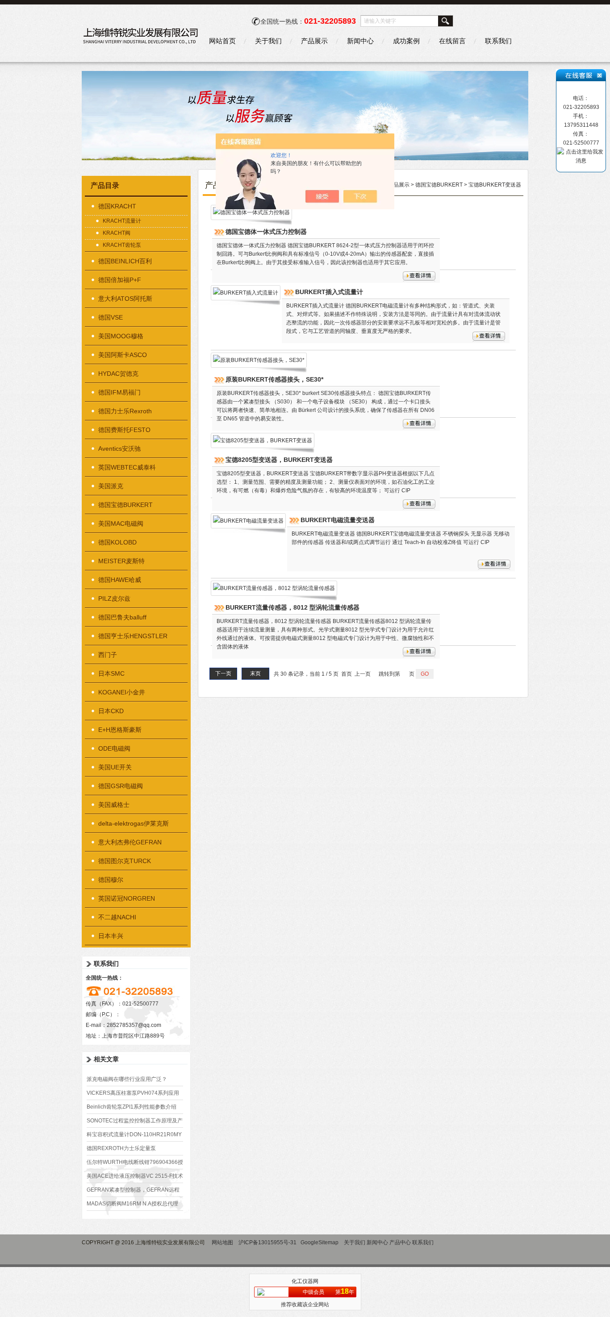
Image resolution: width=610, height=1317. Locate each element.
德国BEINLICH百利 (125, 261)
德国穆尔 (110, 879)
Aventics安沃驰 (119, 448)
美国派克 (110, 486)
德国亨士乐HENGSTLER (132, 636)
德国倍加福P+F (119, 279)
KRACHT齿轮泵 (122, 245)
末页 (255, 673)
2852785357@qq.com (134, 1025)
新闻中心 (360, 41)
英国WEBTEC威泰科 (127, 467)
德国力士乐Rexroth (125, 411)
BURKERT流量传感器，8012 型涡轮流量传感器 (292, 607)
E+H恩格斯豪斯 (120, 729)
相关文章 (106, 1059)
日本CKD (111, 711)
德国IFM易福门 (119, 392)
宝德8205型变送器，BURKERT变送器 (279, 459)
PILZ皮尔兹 (114, 598)
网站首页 (222, 41)
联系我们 (498, 41)
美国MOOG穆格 (120, 336)
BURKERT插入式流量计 (329, 291)
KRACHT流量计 (122, 221)
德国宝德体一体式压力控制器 (266, 231)
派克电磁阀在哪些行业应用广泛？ (127, 1079)
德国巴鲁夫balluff (122, 617)
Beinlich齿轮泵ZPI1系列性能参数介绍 (131, 1107)
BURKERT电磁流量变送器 (338, 519)
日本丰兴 (110, 935)
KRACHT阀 (116, 233)
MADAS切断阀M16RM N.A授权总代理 (132, 1204)
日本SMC (111, 673)
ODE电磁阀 (114, 748)
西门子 (107, 654)
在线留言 (452, 41)
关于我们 (268, 41)
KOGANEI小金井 (121, 692)
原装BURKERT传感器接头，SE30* (274, 379)
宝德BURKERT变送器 (494, 185)
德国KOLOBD (117, 542)
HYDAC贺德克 (118, 373)
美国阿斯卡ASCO (122, 354)
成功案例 (406, 41)
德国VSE (110, 317)
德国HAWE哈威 (119, 579)
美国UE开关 (115, 767)
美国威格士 (114, 804)
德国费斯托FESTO (124, 429)
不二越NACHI (117, 917)
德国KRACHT (117, 206)
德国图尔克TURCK (124, 860)
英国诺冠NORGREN (126, 898)
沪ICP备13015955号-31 (267, 1242)
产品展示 (314, 41)
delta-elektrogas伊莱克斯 (133, 823)
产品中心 (400, 1242)
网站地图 (222, 1242)
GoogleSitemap (319, 1242)
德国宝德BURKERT (125, 504)
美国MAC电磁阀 (120, 523)
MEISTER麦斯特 (121, 561)
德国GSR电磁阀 (120, 785)
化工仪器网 (305, 1281)
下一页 (223, 673)
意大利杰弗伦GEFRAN (130, 842)
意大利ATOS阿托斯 (125, 298)
